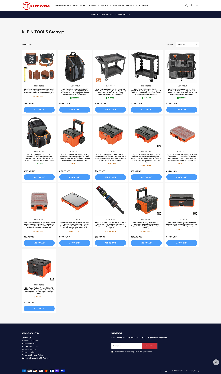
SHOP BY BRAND (79, 5)
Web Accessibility (29, 343)
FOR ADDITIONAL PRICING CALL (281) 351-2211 (110, 14)
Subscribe (149, 346)
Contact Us (26, 338)
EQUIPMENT (93, 5)
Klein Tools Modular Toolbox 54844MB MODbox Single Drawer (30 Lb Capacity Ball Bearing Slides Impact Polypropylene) (181, 224)
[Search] (186, 5)
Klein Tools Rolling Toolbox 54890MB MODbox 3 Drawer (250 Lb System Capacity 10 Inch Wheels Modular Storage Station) (146, 225)
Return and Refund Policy (32, 355)
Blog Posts (143, 5)
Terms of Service (29, 349)
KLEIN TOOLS (39, 86)
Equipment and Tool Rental (124, 5)
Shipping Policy (28, 352)
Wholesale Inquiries (30, 341)
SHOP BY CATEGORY (62, 5)
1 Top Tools (181, 371)
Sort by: (170, 44)
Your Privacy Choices (30, 346)
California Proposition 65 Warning (35, 358)
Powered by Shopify (192, 371)
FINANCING (105, 5)
